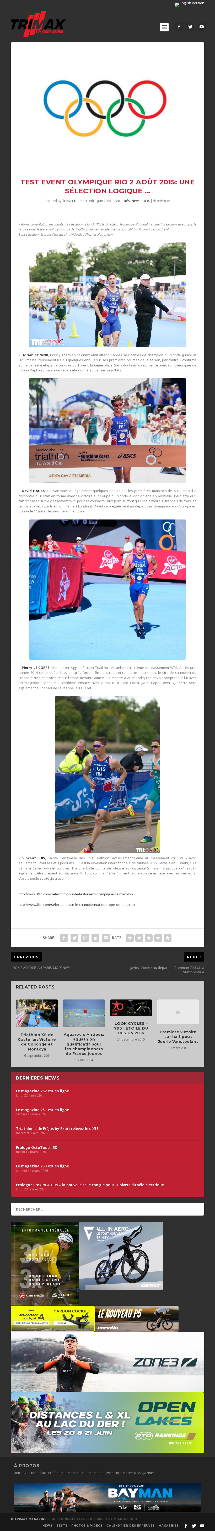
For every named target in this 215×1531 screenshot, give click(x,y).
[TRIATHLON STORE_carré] (45, 1303)
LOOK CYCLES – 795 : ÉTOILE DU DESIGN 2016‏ (131, 1028)
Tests (61, 1525)
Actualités (122, 200)
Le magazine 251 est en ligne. (43, 1110)
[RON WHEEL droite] (53, 1329)
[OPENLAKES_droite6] (107, 1450)
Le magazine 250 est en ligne (42, 1166)
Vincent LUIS (33, 858)
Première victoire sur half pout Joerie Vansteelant (178, 1037)
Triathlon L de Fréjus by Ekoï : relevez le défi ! (57, 1128)
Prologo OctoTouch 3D (36, 1147)
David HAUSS (33, 490)
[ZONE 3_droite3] (107, 1389)
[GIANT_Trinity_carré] (121, 1287)
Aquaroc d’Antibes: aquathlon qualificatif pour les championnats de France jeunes (84, 1044)
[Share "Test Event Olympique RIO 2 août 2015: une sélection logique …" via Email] (106, 938)
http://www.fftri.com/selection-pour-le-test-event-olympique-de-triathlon (76, 894)
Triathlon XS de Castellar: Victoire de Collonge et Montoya (37, 1042)
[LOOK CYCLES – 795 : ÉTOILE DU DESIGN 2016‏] (131, 1007)
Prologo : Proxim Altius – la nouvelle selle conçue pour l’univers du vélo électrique (90, 1185)
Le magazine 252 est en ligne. (43, 1091)
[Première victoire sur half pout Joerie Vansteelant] (178, 1012)
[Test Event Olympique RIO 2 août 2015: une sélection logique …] (107, 106)
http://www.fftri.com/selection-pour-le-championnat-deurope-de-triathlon (77, 904)
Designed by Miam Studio (113, 1519)
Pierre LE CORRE (36, 667)
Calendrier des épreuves (131, 1525)
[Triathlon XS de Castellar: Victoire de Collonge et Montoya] (37, 1013)
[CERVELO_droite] (137, 1329)
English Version (191, 3)
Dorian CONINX (35, 355)
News (136, 200)
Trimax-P (69, 200)
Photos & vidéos (87, 1525)
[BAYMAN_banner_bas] (107, 1510)
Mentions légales (68, 1519)
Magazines (169, 1525)
